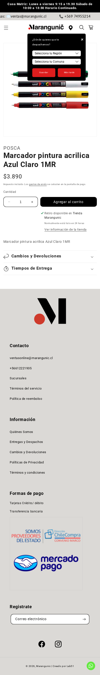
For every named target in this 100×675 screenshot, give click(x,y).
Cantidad (9, 192)
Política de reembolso (26, 399)
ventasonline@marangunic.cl (31, 358)
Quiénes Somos (21, 432)
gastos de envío (38, 184)
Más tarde (69, 72)
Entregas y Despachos (26, 442)
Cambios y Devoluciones (28, 452)
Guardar (43, 72)
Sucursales (18, 378)
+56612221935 (21, 368)
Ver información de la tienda (65, 229)
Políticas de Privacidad (27, 462)
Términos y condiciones (27, 472)
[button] (9, 28)
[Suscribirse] (84, 619)
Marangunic (43, 666)
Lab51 (70, 666)
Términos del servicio (26, 388)
